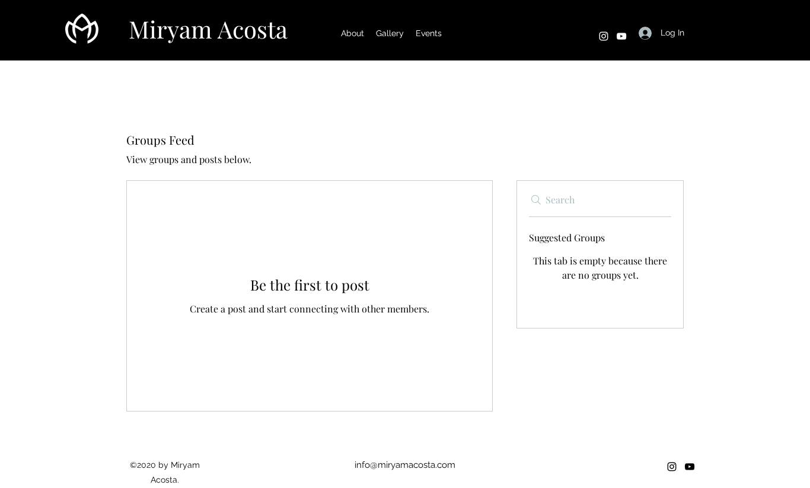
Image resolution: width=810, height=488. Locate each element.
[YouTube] (621, 36)
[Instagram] (604, 36)
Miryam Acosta (208, 28)
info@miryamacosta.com (405, 465)
